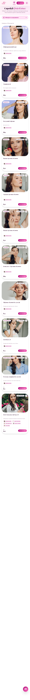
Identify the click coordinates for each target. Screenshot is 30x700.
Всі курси (20, 3)
